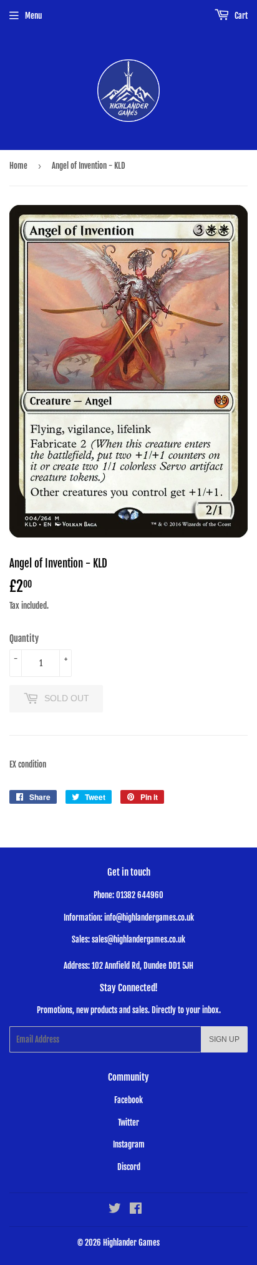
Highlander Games (131, 1243)
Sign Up (224, 1039)
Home (18, 166)
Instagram (129, 1144)
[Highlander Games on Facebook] (135, 1210)
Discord (128, 1167)
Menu (33, 16)
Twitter (128, 1123)
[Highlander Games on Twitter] (115, 1210)
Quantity (24, 638)
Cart (240, 16)
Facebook (128, 1100)
